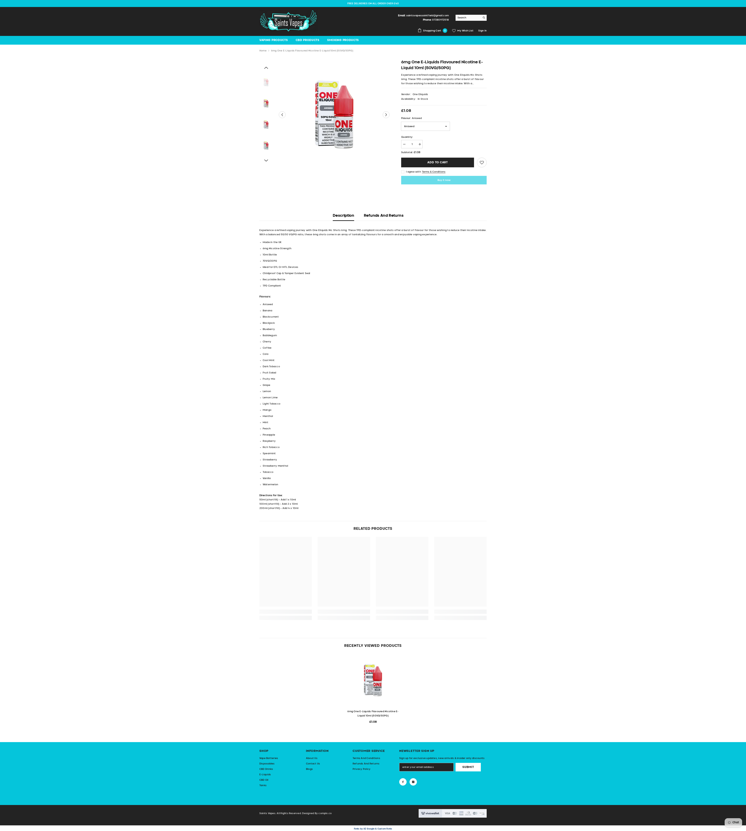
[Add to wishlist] (482, 162)
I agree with (413, 172)
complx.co (325, 813)
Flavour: (411, 118)
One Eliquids (420, 94)
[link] (285, 612)
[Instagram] (413, 782)
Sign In (482, 31)
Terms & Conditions (433, 172)
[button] (282, 114)
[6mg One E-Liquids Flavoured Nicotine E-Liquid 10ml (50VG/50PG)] (373, 680)
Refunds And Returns (384, 215)
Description (343, 215)
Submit (468, 767)
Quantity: (407, 137)
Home (263, 50)
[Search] (471, 18)
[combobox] (468, 18)
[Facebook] (403, 782)
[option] (334, 114)
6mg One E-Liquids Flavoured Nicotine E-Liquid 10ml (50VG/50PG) (372, 713)
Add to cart (437, 162)
